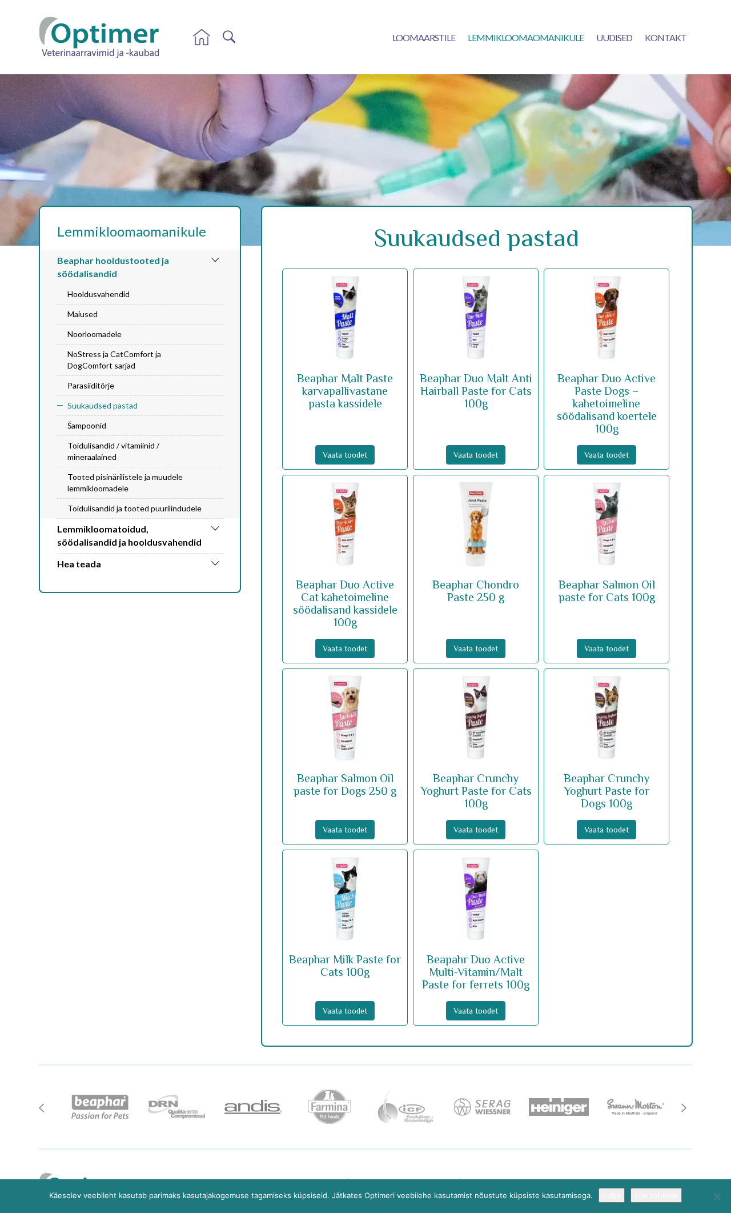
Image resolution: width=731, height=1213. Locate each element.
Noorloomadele (94, 334)
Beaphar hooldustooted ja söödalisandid (113, 267)
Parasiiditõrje (90, 385)
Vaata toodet (345, 454)
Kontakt (665, 37)
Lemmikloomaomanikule (526, 37)
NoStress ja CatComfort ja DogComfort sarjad (114, 359)
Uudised (614, 37)
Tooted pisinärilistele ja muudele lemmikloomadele (125, 482)
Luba (611, 1195)
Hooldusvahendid (98, 294)
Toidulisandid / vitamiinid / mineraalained (113, 451)
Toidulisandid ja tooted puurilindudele (134, 508)
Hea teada (79, 563)
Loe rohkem (656, 1195)
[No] (716, 1196)
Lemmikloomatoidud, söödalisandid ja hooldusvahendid (129, 535)
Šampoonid (86, 425)
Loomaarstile (423, 37)
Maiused (82, 314)
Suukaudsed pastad (102, 405)
